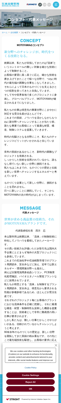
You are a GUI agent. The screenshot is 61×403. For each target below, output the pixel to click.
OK (30, 389)
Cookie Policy (30, 368)
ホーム (5, 32)
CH (49, 4)
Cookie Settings (30, 375)
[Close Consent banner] (55, 345)
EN (44, 4)
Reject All (30, 382)
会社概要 (14, 32)
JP (40, 4)
